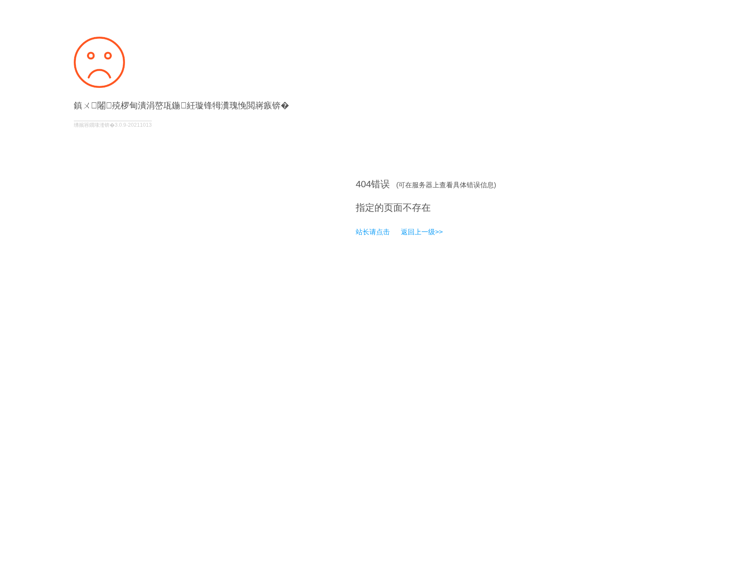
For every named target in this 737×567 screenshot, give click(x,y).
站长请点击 (373, 232)
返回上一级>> (422, 232)
